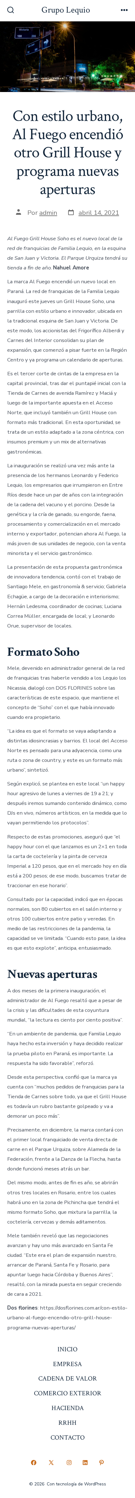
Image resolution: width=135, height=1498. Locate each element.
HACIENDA (67, 1408)
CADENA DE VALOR (67, 1378)
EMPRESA (67, 1364)
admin (48, 212)
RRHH (67, 1423)
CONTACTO (68, 1437)
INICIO (67, 1349)
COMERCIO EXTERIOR (67, 1393)
